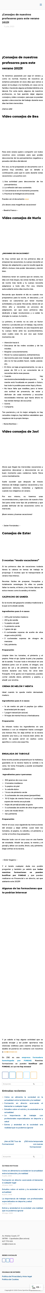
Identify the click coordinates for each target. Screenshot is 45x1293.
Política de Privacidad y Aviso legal (17, 1276)
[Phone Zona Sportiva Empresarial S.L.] (34, 1075)
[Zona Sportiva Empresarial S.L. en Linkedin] (12, 1075)
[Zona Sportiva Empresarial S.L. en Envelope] (19, 1075)
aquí (27, 199)
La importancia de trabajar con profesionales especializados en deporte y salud (23, 1118)
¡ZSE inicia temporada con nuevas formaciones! (33, 1144)
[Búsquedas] (34, 1084)
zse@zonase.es (10, 1052)
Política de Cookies (10, 1279)
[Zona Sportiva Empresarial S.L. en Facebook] (5, 1075)
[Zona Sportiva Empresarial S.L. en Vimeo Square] (26, 1075)
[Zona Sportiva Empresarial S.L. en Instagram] (11, 1260)
